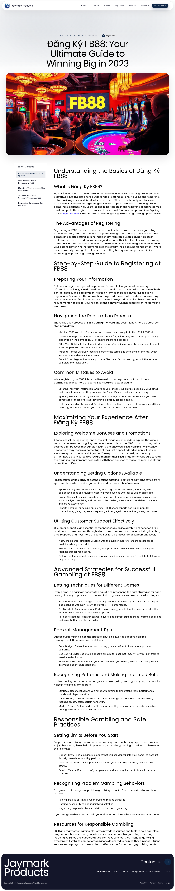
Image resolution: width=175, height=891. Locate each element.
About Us (143, 883)
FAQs (125, 871)
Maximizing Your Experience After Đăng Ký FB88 (31, 189)
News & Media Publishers (72, 36)
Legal (168, 883)
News (116, 871)
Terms (160, 883)
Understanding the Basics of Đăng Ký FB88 (31, 174)
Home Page (103, 871)
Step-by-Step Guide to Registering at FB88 (27, 182)
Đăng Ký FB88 (71, 213)
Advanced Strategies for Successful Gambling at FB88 (29, 196)
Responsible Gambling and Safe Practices (30, 204)
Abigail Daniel (110, 36)
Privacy (153, 883)
